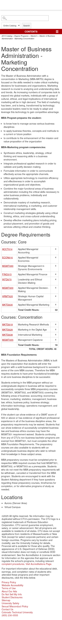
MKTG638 (7, 334)
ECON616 (7, 257)
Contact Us (7, 609)
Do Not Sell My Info (12, 594)
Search (26, 25)
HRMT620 (7, 296)
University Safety (10, 603)
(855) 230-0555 (10, 615)
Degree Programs (21, 36)
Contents (31, 31)
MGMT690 (7, 266)
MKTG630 (7, 304)
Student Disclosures (12, 597)
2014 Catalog (7, 36)
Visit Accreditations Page (38, 564)
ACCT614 (7, 249)
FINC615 (7, 274)
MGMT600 (7, 287)
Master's (34, 36)
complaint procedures (13, 564)
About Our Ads (9, 591)
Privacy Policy (9, 582)
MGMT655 (7, 339)
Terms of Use (9, 588)
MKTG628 (7, 329)
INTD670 (7, 279)
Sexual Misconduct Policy (15, 606)
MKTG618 (7, 324)
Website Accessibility (12, 585)
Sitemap (6, 600)
